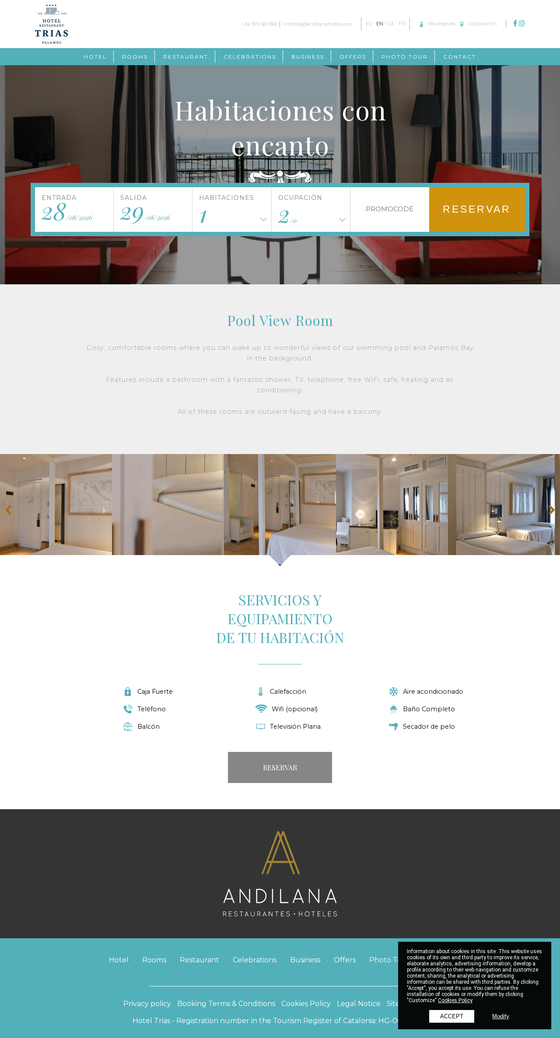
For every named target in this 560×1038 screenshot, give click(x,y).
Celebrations (250, 56)
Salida (133, 198)
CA (391, 24)
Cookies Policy (455, 1000)
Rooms (135, 56)
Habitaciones (226, 198)
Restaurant (185, 56)
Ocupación (300, 198)
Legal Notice (359, 1004)
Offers (353, 56)
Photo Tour (405, 56)
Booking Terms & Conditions (226, 1004)
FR (402, 24)
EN (379, 24)
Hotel (95, 56)
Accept (451, 1016)
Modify (500, 1016)
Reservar (477, 209)
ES (369, 24)
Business (307, 56)
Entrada (59, 198)
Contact (459, 56)
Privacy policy (147, 1004)
